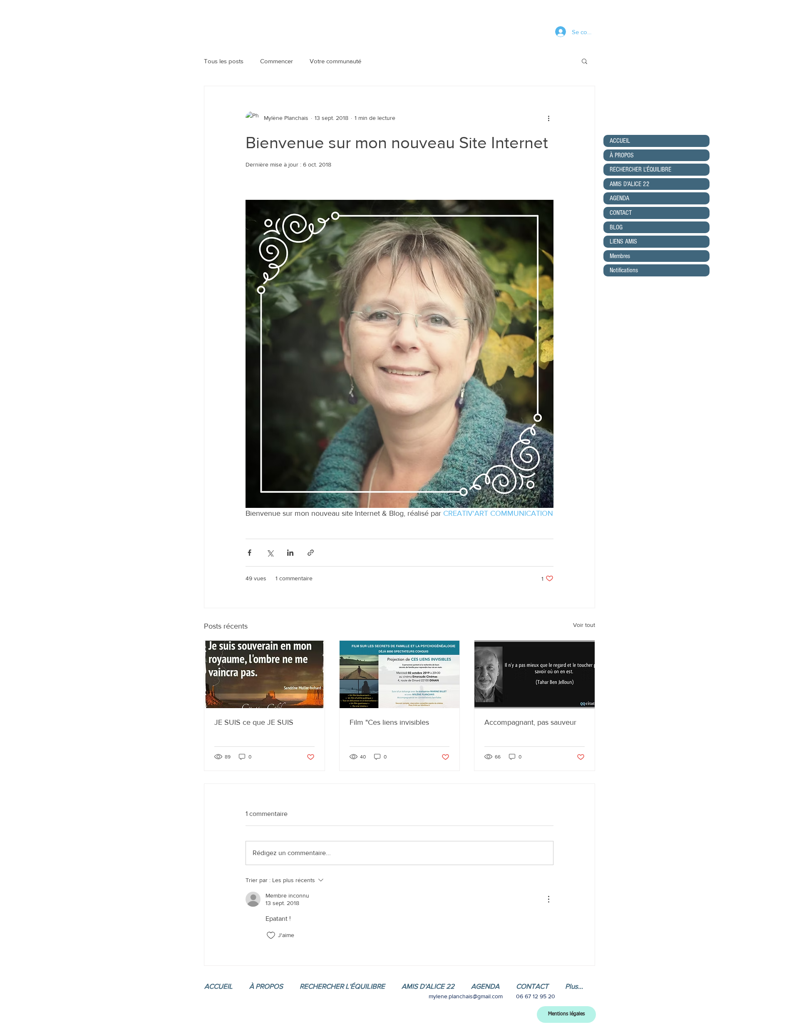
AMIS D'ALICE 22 (630, 184)
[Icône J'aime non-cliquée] (271, 935)
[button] (584, 60)
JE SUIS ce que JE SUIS (253, 722)
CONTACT (621, 212)
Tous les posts (223, 61)
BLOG (616, 227)
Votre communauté (335, 61)
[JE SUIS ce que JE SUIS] (264, 674)
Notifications (624, 270)
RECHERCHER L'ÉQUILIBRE (640, 169)
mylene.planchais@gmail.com (466, 996)
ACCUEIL (620, 140)
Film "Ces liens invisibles (389, 722)
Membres (620, 256)
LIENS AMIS (623, 241)
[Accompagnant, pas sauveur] (534, 674)
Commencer (276, 61)
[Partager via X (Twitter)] (270, 553)
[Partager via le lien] (311, 553)
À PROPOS (622, 155)
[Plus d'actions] (548, 118)
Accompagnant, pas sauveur (530, 722)
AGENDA (619, 198)
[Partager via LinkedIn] (290, 553)
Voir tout (584, 625)
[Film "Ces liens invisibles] (400, 674)
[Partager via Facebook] (249, 553)
